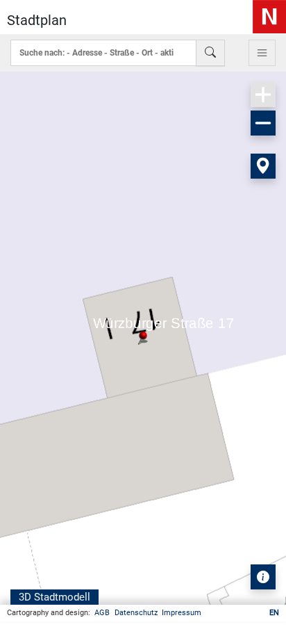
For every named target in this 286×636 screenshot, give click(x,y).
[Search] (210, 53)
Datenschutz (136, 612)
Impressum (181, 612)
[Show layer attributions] (263, 576)
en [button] (274, 612)
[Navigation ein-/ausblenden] (262, 53)
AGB (102, 612)
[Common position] (263, 166)
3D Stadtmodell (54, 597)
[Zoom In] (263, 94)
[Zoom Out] (263, 123)
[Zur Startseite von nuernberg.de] (269, 16)
